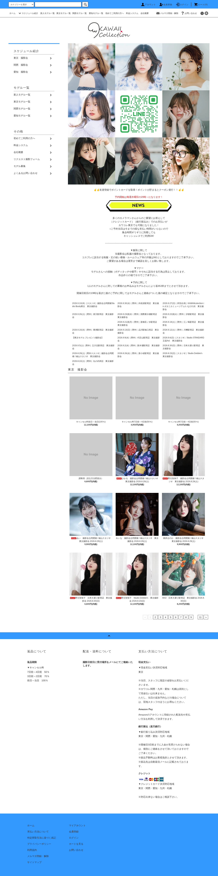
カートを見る (76, 843)
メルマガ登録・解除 (169, 13)
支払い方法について (38, 831)
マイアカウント (77, 825)
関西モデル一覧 (79, 13)
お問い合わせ (191, 13)
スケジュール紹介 (30, 13)
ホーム (12, 13)
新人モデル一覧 (47, 13)
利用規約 (32, 850)
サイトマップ (34, 862)
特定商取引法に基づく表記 (41, 837)
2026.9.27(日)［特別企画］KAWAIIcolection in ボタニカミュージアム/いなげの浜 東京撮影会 (183, 306)
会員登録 (167, 4)
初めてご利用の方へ (114, 13)
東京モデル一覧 (63, 13)
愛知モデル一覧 (96, 13)
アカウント (150, 4)
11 (200, 617)
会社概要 (145, 13)
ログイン (184, 4)
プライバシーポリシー (39, 843)
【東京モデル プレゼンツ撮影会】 (87, 337)
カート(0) (203, 4)
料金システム (132, 13)
